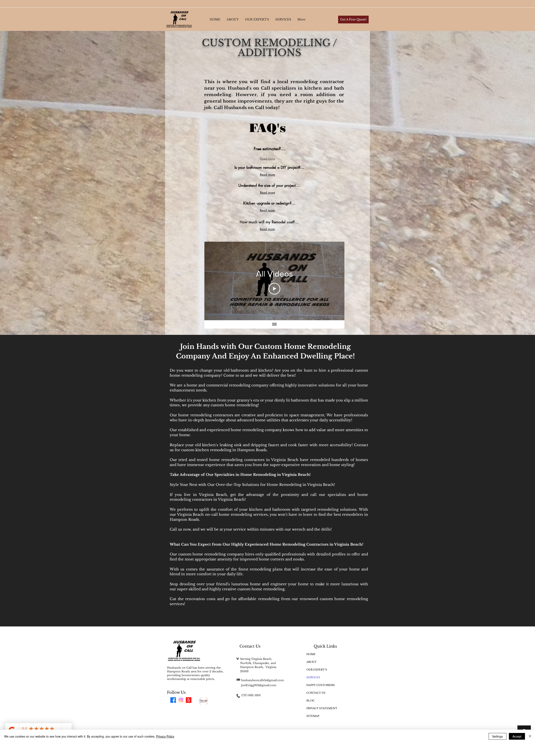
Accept (516, 736)
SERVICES (313, 677)
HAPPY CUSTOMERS (320, 685)
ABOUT (311, 661)
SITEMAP (312, 716)
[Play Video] (274, 289)
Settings (497, 736)
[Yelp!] (188, 700)
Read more (267, 158)
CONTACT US (315, 692)
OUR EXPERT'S (316, 669)
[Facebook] (173, 700)
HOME (311, 654)
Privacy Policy (165, 736)
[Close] (529, 736)
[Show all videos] (274, 324)
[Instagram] (181, 700)
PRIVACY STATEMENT (321, 708)
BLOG (310, 700)
